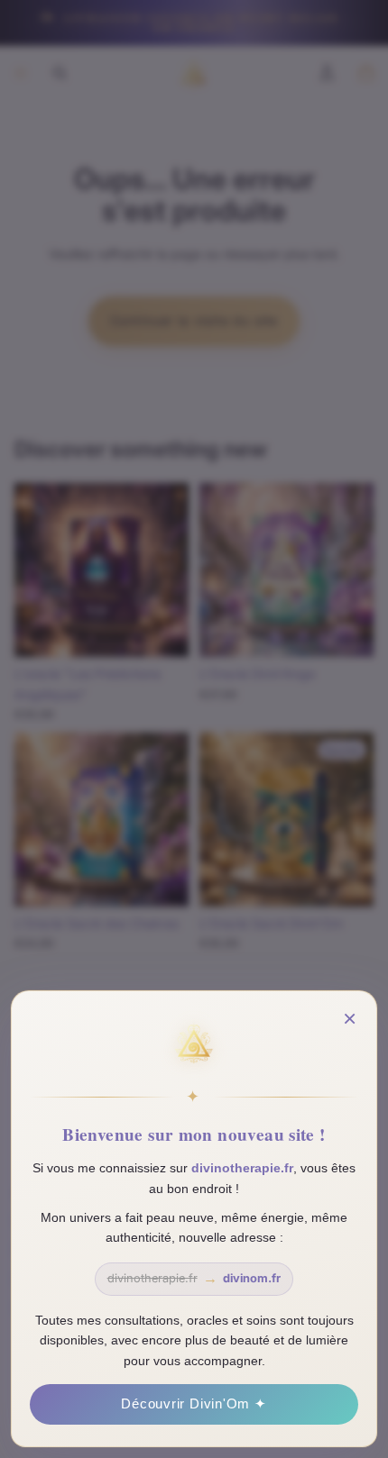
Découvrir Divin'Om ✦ (193, 1403)
